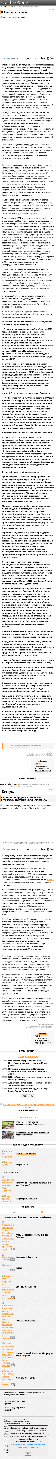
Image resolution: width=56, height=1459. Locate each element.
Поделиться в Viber (19, 3)
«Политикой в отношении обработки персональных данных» (28, 1445)
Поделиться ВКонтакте (2, 3)
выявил (50, 879)
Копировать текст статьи (27, 3)
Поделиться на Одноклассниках (10, 3)
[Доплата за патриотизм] (8, 1154)
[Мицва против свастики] (8, 1199)
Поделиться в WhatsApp (15, 3)
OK (28, 1454)
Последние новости (28, 1056)
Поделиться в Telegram (23, 3)
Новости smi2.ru (28, 1117)
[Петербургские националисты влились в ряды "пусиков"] (8, 1184)
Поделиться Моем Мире (6, 3)
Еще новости (28, 1096)
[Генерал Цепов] (8, 1164)
